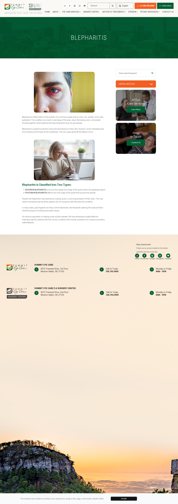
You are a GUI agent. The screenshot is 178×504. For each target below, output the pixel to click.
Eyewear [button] (132, 12)
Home (47, 12)
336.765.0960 (112, 271)
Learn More (136, 109)
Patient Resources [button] (149, 12)
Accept (123, 499)
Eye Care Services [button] (70, 12)
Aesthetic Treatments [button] (113, 12)
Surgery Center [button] (90, 12)
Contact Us (168, 12)
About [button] (56, 12)
